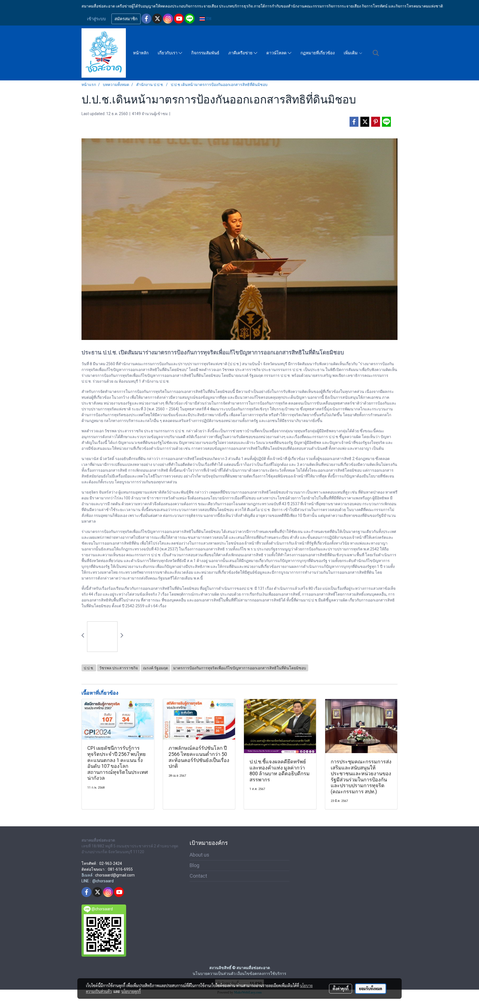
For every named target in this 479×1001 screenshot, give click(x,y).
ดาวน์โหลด (277, 52)
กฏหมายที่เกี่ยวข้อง (317, 52)
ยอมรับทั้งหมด (370, 988)
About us (199, 855)
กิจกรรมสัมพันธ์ (205, 52)
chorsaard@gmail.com (115, 875)
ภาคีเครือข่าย (241, 52)
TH (208, 19)
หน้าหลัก (141, 52)
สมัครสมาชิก (125, 18)
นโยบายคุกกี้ (131, 991)
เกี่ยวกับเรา (168, 52)
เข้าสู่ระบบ (96, 18)
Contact (198, 876)
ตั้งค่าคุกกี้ (340, 988)
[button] (376, 53)
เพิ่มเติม (351, 52)
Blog (194, 865)
